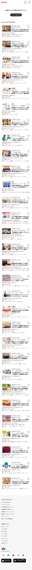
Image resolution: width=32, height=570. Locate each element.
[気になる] (28, 26)
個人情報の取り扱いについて (7, 507)
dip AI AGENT (4, 531)
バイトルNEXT (4, 529)
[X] (18, 555)
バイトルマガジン (5, 533)
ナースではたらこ (5, 540)
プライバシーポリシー (6, 504)
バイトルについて (5, 516)
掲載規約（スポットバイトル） (7, 514)
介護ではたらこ (4, 543)
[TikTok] (23, 555)
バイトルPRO (4, 536)
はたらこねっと (4, 538)
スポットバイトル (5, 526)
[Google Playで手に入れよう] (19, 560)
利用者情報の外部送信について (7, 509)
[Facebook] (8, 555)
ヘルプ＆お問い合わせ (6, 502)
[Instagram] (3, 555)
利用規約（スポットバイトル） (7, 511)
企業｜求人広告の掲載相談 (6, 518)
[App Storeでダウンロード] (6, 560)
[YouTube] (13, 555)
